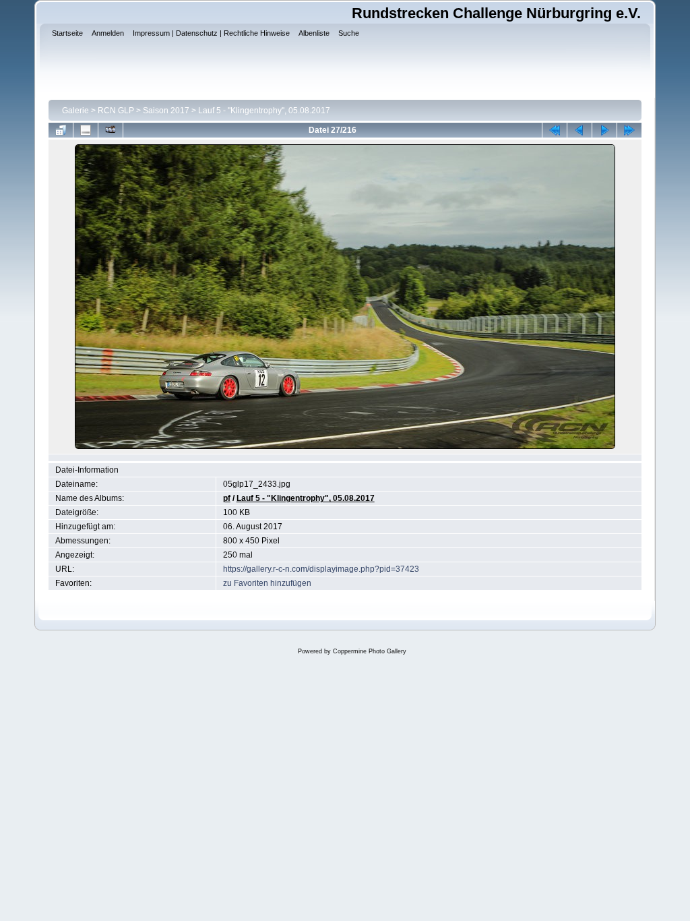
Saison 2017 (166, 110)
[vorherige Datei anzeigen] (579, 130)
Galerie (75, 110)
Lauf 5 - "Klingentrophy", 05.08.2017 (264, 110)
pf (226, 498)
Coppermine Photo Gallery (369, 651)
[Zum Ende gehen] (629, 130)
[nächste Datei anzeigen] (604, 130)
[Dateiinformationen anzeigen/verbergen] (85, 130)
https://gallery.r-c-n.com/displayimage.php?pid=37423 (321, 569)
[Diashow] (110, 130)
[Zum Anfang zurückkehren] (554, 130)
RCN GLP (116, 110)
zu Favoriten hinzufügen (267, 583)
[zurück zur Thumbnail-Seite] (61, 130)
